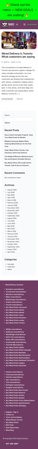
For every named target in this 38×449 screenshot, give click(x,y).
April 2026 (11, 197)
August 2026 (12, 190)
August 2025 (12, 218)
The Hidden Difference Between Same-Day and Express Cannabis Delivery (19, 157)
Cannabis (8, 45)
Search (7, 115)
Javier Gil (6, 62)
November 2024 (13, 242)
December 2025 (13, 208)
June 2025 (11, 223)
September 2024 (13, 247)
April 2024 (11, 252)
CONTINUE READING (7, 98)
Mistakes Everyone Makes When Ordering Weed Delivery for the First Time (18, 143)
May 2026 (10, 195)
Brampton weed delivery (15, 289)
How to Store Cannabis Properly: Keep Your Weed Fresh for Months (19, 136)
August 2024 (12, 249)
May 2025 (10, 226)
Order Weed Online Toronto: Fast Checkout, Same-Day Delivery (17, 151)
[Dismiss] (35, 9)
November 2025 (13, 210)
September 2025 (13, 216)
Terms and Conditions (14, 417)
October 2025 (12, 213)
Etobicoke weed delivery (15, 332)
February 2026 (12, 203)
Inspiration (11, 267)
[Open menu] (17, 24)
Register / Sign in (12, 412)
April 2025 (11, 229)
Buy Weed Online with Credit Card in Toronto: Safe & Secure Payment (18, 164)
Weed (9, 269)
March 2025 (11, 231)
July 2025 (10, 221)
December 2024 (13, 239)
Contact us (10, 415)
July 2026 (10, 192)
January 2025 (12, 236)
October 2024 (12, 244)
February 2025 (12, 234)
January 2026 (12, 205)
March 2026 (11, 200)
